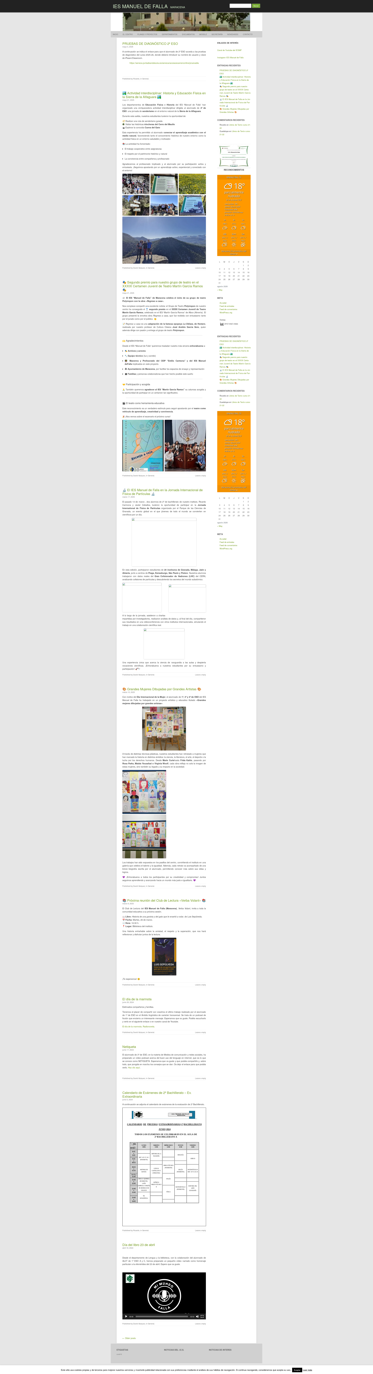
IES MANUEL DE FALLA (140, 6)
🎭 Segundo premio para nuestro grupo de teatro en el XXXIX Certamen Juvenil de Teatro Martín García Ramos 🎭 (162, 286)
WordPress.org (226, 312)
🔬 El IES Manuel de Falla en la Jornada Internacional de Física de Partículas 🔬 (162, 492)
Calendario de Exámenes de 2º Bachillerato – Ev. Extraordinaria (156, 1094)
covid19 (119, 1354)
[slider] (162, 1316)
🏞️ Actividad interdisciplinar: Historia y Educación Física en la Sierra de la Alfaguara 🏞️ (164, 95)
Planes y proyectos (147, 34)
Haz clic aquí (134, 1067)
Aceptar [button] (297, 1370)
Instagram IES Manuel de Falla (230, 57)
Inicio (115, 34)
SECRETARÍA (217, 34)
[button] (164, 1296)
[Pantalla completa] (202, 1316)
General (145, 78)
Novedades (232, 34)
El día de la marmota (137, 999)
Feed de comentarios (228, 309)
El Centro (128, 34)
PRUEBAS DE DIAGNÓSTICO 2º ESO (150, 43)
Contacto (248, 34)
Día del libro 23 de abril (138, 1244)
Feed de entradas (227, 306)
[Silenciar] (197, 1316)
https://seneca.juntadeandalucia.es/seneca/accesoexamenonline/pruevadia (164, 62)
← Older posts (129, 1338)
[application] (164, 1295)
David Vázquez (139, 268)
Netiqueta (129, 1046)
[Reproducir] (126, 1316)
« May (219, 289)
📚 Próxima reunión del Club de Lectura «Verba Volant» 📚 (164, 900)
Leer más (307, 1370)
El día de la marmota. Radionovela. (138, 1026)
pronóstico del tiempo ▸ (233, 252)
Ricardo (136, 78)
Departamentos (169, 34)
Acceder (223, 302)
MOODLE (203, 34)
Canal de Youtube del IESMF (229, 50)
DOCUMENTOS (188, 34)
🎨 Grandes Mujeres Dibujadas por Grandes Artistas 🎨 (161, 689)
